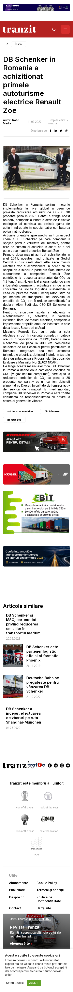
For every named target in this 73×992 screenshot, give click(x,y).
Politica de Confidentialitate (48, 899)
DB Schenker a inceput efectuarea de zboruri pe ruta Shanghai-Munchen (23, 715)
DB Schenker (52, 411)
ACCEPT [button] (34, 982)
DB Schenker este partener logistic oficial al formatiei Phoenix (42, 653)
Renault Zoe (14, 419)
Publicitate (17, 890)
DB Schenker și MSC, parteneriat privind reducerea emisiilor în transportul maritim (23, 624)
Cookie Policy (46, 883)
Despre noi (17, 897)
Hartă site (43, 908)
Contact (15, 908)
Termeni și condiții (50, 890)
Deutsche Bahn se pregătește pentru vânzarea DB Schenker (42, 684)
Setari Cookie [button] (15, 983)
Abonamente (18, 883)
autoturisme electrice (20, 411)
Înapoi (18, 44)
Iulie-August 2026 (40, 919)
